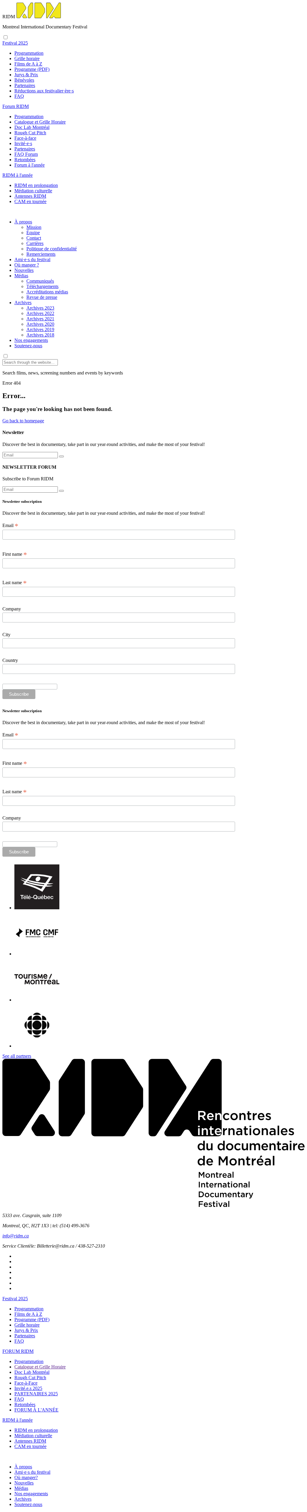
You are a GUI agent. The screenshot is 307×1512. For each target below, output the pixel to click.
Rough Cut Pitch (30, 132)
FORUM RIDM (18, 1351)
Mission (33, 227)
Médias (21, 275)
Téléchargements (42, 286)
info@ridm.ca (15, 1235)
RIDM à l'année (17, 1420)
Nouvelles (24, 270)
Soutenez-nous (28, 345)
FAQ (19, 96)
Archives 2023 (40, 307)
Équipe (33, 232)
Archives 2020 (40, 324)
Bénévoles (24, 80)
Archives (22, 302)
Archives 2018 (40, 334)
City (6, 634)
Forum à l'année (29, 165)
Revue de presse (41, 297)
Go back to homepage (23, 420)
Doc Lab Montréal (31, 127)
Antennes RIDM (30, 196)
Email (10, 525)
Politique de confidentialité (51, 248)
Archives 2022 (40, 313)
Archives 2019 (40, 329)
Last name (14, 582)
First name (14, 554)
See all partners (16, 1056)
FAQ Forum (26, 154)
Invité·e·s (23, 143)
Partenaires (24, 85)
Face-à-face (25, 138)
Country (10, 660)
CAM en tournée (30, 201)
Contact (33, 237)
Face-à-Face (25, 1382)
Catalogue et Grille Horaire (40, 121)
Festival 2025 (15, 1298)
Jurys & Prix (26, 74)
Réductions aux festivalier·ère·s (44, 90)
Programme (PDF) (31, 69)
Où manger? (26, 1477)
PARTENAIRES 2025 (36, 1393)
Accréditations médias (47, 291)
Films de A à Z (28, 63)
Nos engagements (31, 340)
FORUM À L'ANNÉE (36, 1409)
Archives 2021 (40, 318)
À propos (23, 221)
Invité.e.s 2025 (28, 1388)
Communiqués (40, 281)
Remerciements (40, 254)
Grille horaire (27, 58)
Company (11, 608)
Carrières (34, 243)
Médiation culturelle (33, 190)
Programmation (28, 53)
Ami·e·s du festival (32, 259)
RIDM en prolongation (36, 185)
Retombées (24, 159)
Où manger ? (26, 264)
